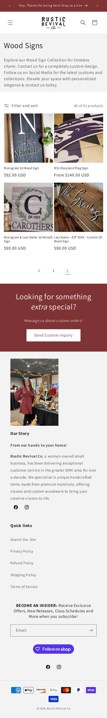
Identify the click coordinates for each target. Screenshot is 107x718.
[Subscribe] (90, 630)
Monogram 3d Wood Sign (21, 168)
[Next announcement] (97, 5)
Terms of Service (24, 586)
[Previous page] (39, 271)
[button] (10, 22)
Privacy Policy (21, 551)
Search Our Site (23, 539)
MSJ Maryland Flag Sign (71, 168)
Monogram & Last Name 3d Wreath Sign (28, 239)
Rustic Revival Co (58, 708)
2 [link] (67, 270)
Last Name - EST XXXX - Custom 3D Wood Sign (78, 239)
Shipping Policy (23, 575)
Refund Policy (22, 563)
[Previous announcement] (9, 5)
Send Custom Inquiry (53, 335)
